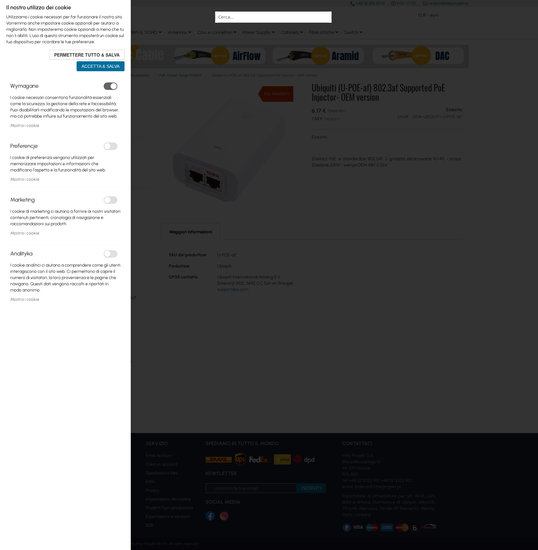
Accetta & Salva (101, 66)
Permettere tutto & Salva (87, 55)
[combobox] (273, 17)
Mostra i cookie (24, 125)
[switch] (110, 86)
